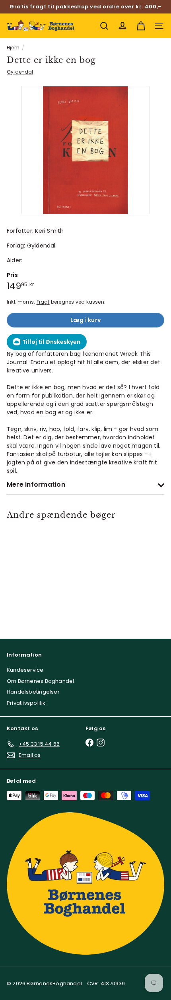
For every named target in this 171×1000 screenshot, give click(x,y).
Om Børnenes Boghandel (40, 681)
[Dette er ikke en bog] (38, 573)
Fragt (43, 302)
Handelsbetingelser (33, 692)
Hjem (13, 47)
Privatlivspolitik (26, 703)
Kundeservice (25, 670)
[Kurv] (141, 26)
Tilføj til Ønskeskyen (51, 342)
